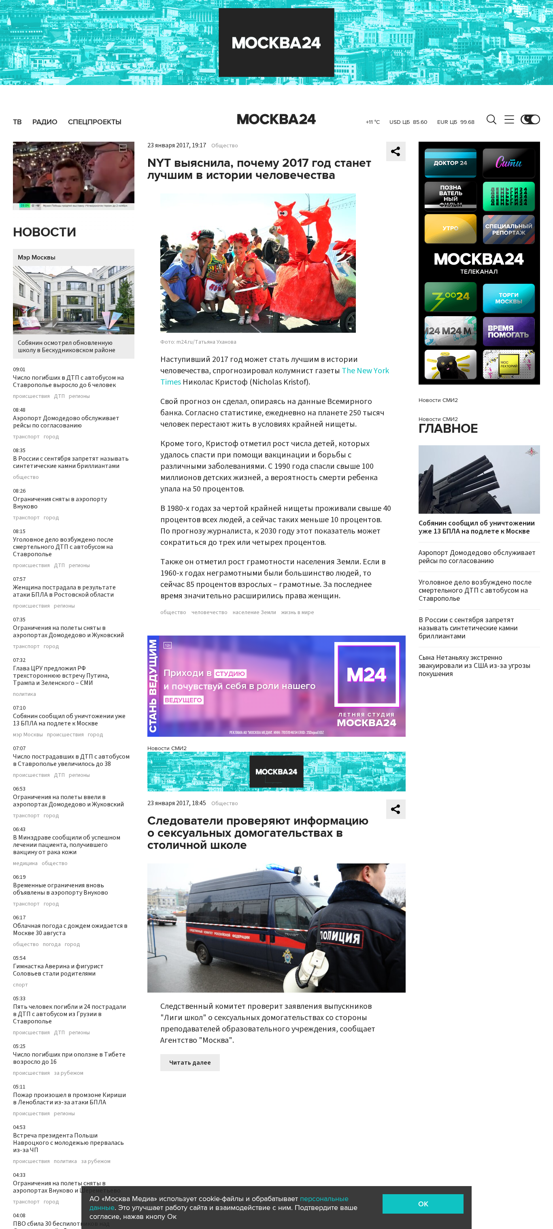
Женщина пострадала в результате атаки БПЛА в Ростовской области (64, 591)
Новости (44, 232)
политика (24, 694)
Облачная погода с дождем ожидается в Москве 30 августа (70, 929)
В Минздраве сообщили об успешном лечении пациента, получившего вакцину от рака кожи (66, 845)
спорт (20, 985)
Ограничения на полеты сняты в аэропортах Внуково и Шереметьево (67, 1187)
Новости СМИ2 (167, 748)
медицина (25, 863)
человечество (209, 612)
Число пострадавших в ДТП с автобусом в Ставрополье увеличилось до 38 (71, 760)
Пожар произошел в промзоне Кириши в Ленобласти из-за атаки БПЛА (69, 1099)
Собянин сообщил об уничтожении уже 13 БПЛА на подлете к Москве (69, 720)
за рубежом (68, 1073)
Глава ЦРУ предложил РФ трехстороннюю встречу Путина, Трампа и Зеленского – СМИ (61, 675)
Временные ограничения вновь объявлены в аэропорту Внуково (60, 889)
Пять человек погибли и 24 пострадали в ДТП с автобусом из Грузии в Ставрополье (69, 1014)
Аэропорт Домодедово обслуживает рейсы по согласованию (66, 422)
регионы (79, 396)
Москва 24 (276, 119)
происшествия (31, 396)
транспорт (26, 437)
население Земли (254, 612)
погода (52, 944)
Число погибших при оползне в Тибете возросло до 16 (69, 1058)
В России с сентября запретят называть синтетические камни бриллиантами (71, 462)
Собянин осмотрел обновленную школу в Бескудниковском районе (66, 346)
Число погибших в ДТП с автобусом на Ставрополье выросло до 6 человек (68, 381)
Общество (224, 146)
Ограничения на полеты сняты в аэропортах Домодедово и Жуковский (68, 631)
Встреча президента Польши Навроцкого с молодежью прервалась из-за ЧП (68, 1143)
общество (26, 477)
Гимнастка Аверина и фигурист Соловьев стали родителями (58, 970)
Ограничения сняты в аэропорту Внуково (60, 503)
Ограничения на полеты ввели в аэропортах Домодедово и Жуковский (68, 801)
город (51, 437)
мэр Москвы (28, 735)
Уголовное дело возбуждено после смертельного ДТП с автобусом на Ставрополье (63, 547)
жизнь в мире (297, 612)
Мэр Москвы (36, 257)
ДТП (59, 396)
